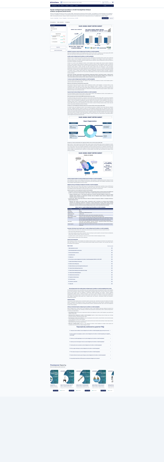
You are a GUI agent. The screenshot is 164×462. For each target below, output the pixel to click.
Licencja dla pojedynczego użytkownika (56, 36)
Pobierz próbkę (105, 18)
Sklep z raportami (60, 22)
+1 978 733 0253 (106, 1)
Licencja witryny (54, 38)
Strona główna (53, 22)
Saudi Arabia (56, 18)
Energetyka (65, 18)
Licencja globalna (54, 41)
